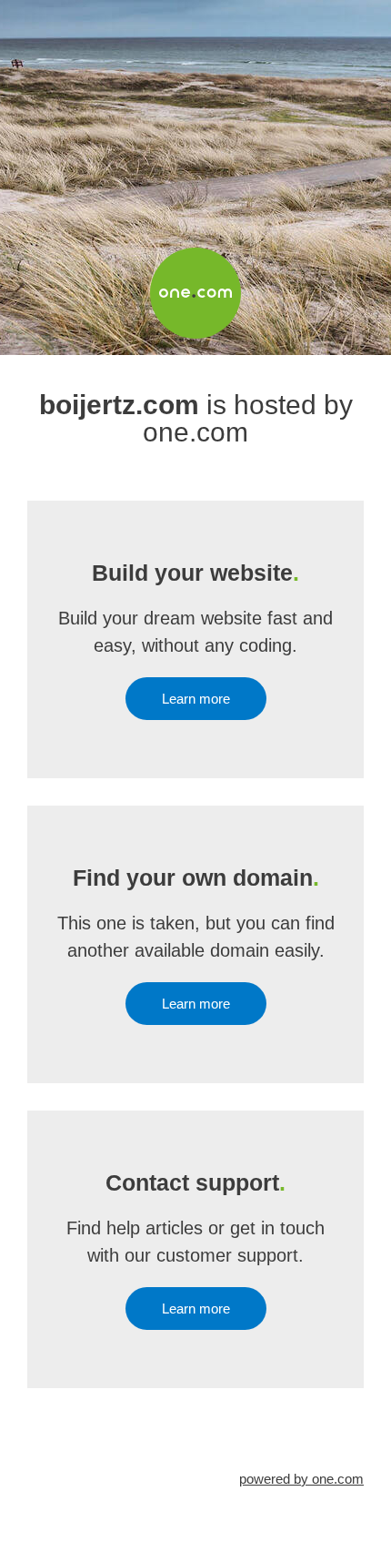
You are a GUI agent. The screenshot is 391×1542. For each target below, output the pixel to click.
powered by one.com (301, 1478)
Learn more (196, 698)
